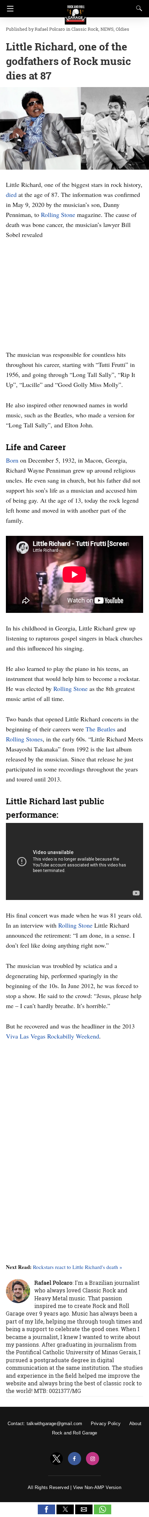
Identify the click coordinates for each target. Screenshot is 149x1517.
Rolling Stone (58, 214)
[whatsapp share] (102, 1512)
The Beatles (100, 729)
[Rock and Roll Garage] (75, 10)
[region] (74, 293)
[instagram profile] (92, 1458)
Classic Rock (84, 29)
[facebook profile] (74, 1458)
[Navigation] (8, 8)
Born (12, 460)
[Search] (137, 8)
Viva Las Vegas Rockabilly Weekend (52, 1036)
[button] (46, 1509)
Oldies (122, 29)
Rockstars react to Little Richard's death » (77, 1266)
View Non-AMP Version (97, 1487)
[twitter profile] (56, 1458)
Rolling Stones (24, 739)
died (11, 194)
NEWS (107, 29)
